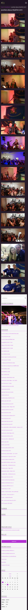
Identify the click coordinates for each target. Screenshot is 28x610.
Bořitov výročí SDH (5, 444)
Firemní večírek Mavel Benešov (8, 480)
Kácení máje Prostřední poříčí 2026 (8, 357)
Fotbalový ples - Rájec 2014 (7, 468)
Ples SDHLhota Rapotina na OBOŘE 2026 (10, 365)
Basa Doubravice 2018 (6, 412)
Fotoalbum (7, 7)
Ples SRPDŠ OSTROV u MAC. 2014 (8, 462)
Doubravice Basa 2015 (6, 450)
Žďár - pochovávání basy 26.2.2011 (8, 500)
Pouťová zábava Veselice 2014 (7, 459)
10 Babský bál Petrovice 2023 (7, 386)
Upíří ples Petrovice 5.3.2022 (7, 392)
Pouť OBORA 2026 (5, 351)
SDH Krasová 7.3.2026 (6, 360)
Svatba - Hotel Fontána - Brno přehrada (9, 491)
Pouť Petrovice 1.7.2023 (6, 383)
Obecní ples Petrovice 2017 (7, 421)
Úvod (2, 7)
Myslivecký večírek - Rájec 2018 (8, 406)
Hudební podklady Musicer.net (8, 553)
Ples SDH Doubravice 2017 (7, 430)
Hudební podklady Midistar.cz (7, 550)
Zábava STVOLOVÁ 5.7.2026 (7, 345)
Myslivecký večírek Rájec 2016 (7, 433)
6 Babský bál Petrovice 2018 (7, 409)
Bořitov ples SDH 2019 (6, 401)
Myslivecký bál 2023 (5, 389)
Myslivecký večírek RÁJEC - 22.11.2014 (9, 453)
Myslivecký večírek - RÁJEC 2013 (8, 471)
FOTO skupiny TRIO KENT (6, 503)
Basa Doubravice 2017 (6, 418)
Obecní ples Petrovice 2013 (7, 477)
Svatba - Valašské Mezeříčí (6, 497)
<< (2, 573)
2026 (10, 576)
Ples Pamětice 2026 (5, 368)
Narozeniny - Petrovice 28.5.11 (7, 494)
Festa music (3, 559)
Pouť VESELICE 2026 (5, 354)
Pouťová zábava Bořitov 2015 (7, 447)
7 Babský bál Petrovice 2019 (7, 403)
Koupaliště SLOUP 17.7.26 (6, 342)
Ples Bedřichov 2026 (5, 371)
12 (7, 584)
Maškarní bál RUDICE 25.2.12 (7, 482)
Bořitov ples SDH (5, 441)
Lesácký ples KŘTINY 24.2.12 (7, 485)
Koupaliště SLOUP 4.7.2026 (7, 348)
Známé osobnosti (5, 395)
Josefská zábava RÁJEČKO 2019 (7, 398)
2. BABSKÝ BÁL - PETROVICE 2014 (8, 465)
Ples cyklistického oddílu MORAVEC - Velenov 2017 (12, 427)
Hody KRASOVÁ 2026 (5, 336)
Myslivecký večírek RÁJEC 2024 (7, 377)
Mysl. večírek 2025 (5, 374)
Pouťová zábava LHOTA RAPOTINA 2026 (9, 325)
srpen (10, 573)
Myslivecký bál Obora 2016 (7, 436)
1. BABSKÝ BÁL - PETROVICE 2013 (8, 474)
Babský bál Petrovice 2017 (6, 424)
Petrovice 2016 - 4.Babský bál (7, 439)
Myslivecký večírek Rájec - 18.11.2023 (9, 380)
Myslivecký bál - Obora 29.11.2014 (8, 456)
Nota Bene (3, 562)
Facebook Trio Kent (5, 565)
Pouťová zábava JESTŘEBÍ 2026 (7, 339)
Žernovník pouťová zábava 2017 (8, 415)
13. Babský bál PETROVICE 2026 (8, 362)
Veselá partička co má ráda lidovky (8, 556)
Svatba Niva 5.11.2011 (6, 488)
